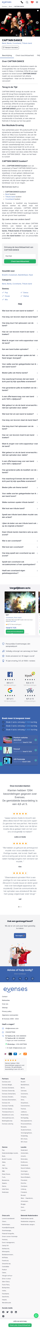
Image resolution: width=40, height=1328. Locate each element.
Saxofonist (5, 1297)
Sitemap (5, 1008)
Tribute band (27, 43)
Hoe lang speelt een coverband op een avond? (18, 554)
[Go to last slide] (2, 22)
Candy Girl (5, 1245)
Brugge (23, 1204)
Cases (4, 1272)
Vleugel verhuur (7, 1275)
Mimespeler (5, 1251)
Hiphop (26, 296)
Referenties (6, 1000)
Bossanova (5, 1180)
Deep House (6, 1174)
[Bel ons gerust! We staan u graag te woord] (21, 2)
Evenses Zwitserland (8, 1094)
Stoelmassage (6, 1230)
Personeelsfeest (26, 1124)
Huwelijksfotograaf (8, 1227)
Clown (4, 1221)
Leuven (23, 1210)
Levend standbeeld (8, 1218)
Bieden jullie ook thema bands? (15, 373)
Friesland (24, 1192)
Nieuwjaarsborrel (26, 1121)
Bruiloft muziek (7, 1159)
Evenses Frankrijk (7, 1106)
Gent (22, 1207)
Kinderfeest (24, 1115)
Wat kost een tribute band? (13, 508)
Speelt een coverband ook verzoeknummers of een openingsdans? (18, 563)
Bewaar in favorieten (11, 47)
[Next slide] (37, 22)
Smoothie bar (6, 1263)
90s (6, 300)
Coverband (17, 43)
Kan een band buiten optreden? (15, 349)
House (7, 296)
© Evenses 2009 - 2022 (10, 1019)
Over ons (5, 1004)
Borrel (23, 1088)
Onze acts (6, 1216)
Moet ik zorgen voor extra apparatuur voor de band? (20, 341)
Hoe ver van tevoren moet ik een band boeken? (18, 333)
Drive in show (6, 1278)
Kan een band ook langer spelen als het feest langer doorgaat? (18, 356)
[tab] (16, 35)
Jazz (3, 1165)
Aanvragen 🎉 (20, 935)
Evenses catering (7, 1124)
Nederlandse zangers (28, 1224)
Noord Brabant (25, 1177)
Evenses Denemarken (9, 1100)
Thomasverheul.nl (7, 1112)
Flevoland (24, 1180)
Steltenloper (6, 1224)
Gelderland (24, 1165)
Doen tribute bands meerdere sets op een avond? (19, 533)
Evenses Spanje (7, 1109)
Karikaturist (5, 1248)
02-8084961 (20, 1038)
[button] (13, 624)
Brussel (23, 1195)
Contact (4, 996)
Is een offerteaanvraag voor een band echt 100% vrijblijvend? (18, 397)
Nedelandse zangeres (28, 1221)
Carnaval (23, 1091)
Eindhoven (24, 1162)
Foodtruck (5, 1260)
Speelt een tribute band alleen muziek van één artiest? (19, 516)
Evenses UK (6, 1103)
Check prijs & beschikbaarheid (15, 631)
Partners (5, 1079)
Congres (23, 1097)
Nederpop (5, 1192)
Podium (4, 1269)
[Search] (27, 2)
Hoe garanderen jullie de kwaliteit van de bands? (19, 389)
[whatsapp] (13, 978)
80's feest (24, 1139)
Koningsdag (24, 1118)
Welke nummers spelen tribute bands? (18, 502)
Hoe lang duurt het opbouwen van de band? (17, 324)
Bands (9, 43)
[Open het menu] (37, 2)
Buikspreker (6, 1287)
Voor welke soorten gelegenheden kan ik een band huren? (19, 365)
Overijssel (24, 1186)
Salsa (3, 1162)
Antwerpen (24, 1201)
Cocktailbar (5, 1266)
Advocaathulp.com (8, 1118)
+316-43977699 (21, 1044)
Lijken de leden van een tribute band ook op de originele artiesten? (19, 524)
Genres (4, 1147)
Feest (31, 275)
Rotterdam (24, 1159)
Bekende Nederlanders (29, 1216)
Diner (22, 1100)
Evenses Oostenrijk (8, 1091)
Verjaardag (24, 1136)
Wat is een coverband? (11, 541)
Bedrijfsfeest (23, 275)
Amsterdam (24, 1153)
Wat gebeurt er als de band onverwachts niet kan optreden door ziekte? (19, 406)
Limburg (23, 1189)
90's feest (24, 1142)
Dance (25, 293)
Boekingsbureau (7, 1121)
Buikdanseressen (7, 1254)
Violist (4, 1290)
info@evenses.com (19, 1048)
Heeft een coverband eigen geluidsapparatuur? (13, 572)
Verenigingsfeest (26, 1133)
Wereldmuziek (6, 1303)
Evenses (4, 6)
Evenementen (25, 1106)
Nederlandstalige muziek (10, 1153)
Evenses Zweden (7, 1097)
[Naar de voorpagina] (6, 2)
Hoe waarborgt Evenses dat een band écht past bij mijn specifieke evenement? (19, 380)
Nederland (24, 1150)
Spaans (4, 1183)
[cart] (32, 2)
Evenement (13, 275)
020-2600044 (21, 1036)
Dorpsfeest (24, 1103)
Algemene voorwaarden (10, 1015)
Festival (23, 1109)
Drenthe (23, 1183)
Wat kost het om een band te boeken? (18, 311)
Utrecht (23, 1156)
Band (10, 6)
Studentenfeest (26, 1130)
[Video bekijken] (20, 23)
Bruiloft (5, 275)
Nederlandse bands (27, 1218)
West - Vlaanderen (27, 1198)
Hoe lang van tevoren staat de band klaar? (20, 317)
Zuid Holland (25, 1174)
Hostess (4, 1239)
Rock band (17, 617)
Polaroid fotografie (8, 1233)
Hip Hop (4, 1168)
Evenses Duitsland (8, 1088)
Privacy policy (6, 1011)
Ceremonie (24, 1094)
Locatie (23, 1147)
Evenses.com (6, 1082)
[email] (7, 978)
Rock (3, 1156)
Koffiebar (5, 1257)
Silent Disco (6, 1281)
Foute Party (5, 1284)
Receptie (23, 1127)
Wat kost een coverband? (12, 547)
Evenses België (7, 1085)
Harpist (4, 1299)
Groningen (24, 1171)
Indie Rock (5, 1189)
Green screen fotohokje (9, 1236)
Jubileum (24, 1112)
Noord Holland (25, 1168)
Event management (8, 1242)
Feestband (5, 1293)
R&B (3, 1171)
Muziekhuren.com (8, 1115)
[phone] (20, 978)
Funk (3, 1177)
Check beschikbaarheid (20, 261)
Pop (6, 293)
